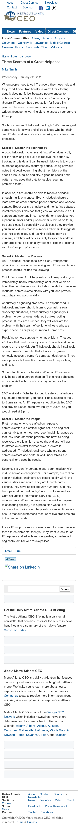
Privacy (32, 822)
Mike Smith (9, 69)
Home (5, 56)
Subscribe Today (15, 630)
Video (39, 31)
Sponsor (28, 7)
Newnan (7, 47)
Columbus (8, 42)
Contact (12, 7)
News (11, 31)
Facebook (47, 812)
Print (18, 551)
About (10, 2)
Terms (19, 822)
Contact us (11, 695)
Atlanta (41, 725)
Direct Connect (29, 2)
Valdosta (56, 47)
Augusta (59, 38)
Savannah (32, 47)
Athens (47, 38)
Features (25, 31)
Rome (19, 47)
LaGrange (41, 42)
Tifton (44, 47)
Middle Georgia (60, 42)
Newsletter (52, 2)
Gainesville (25, 42)
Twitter (32, 812)
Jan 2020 (25, 56)
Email (8, 551)
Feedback (34, 806)
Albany (35, 38)
